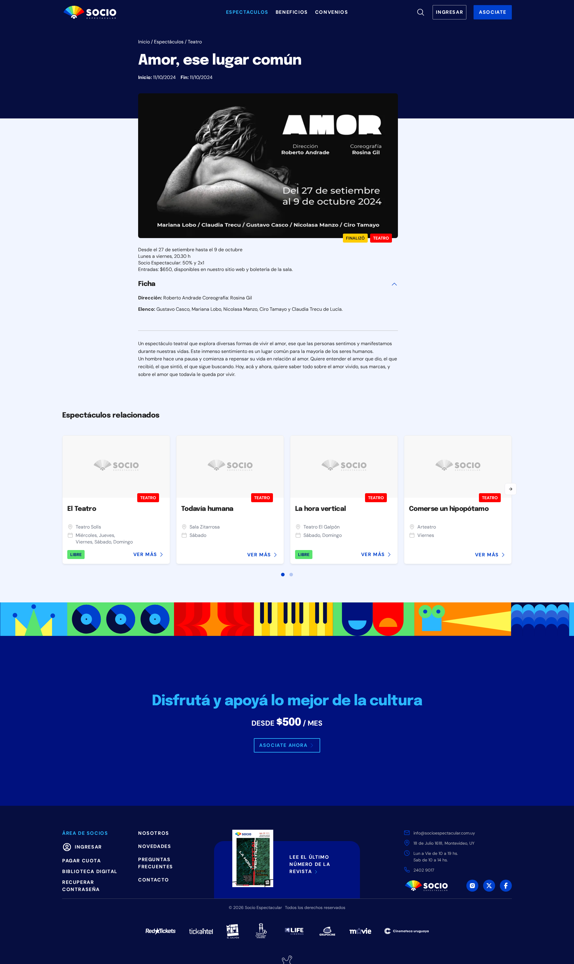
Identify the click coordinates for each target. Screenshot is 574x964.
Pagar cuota (81, 861)
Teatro (195, 42)
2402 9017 (423, 870)
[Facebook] (506, 886)
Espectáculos (169, 42)
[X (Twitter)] (489, 886)
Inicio (144, 42)
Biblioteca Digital (89, 871)
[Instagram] (472, 886)
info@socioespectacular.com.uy (444, 833)
